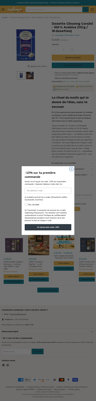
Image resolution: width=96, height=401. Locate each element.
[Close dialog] (71, 169)
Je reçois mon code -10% (48, 227)
